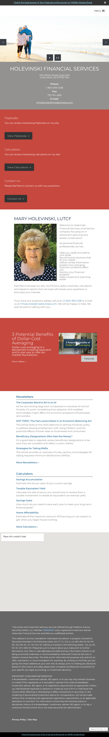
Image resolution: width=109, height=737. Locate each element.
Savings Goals (24, 500)
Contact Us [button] (14, 198)
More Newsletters (27, 462)
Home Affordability (27, 512)
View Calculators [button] (18, 167)
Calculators (24, 473)
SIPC (52, 630)
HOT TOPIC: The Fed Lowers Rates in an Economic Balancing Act (54, 421)
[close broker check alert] (105, 2)
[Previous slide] (3, 42)
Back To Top (97, 729)
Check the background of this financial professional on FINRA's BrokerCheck (53, 2)
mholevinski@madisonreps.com (54, 102)
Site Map (32, 719)
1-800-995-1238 (73, 300)
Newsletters (24, 396)
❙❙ (58, 57)
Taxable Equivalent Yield (30, 488)
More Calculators (27, 526)
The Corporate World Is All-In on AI (36, 402)
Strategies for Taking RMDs (32, 448)
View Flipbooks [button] (17, 136)
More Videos (19, 362)
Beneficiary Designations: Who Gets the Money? (44, 436)
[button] (99, 10)
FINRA (46, 630)
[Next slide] (106, 42)
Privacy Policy (19, 719)
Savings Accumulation (29, 479)
